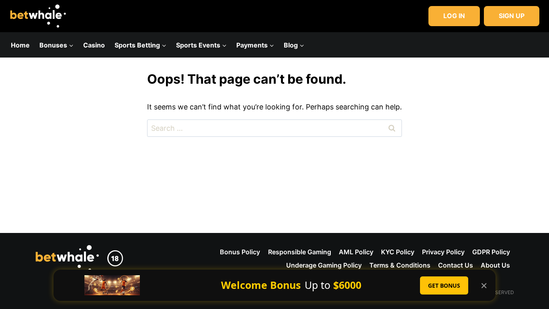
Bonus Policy (240, 252)
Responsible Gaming (299, 252)
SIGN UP (511, 16)
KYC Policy (397, 252)
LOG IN (454, 16)
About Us (495, 265)
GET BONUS (444, 285)
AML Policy (356, 252)
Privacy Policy (443, 252)
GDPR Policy (491, 252)
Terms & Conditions (399, 265)
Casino (94, 45)
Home (20, 45)
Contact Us (455, 265)
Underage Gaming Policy (324, 265)
